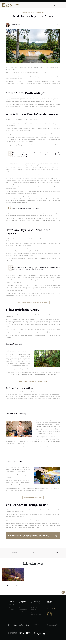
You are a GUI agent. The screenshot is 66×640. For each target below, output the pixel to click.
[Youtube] (54, 608)
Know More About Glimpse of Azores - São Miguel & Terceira (33, 302)
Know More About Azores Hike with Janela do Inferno (33, 381)
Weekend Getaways (23, 609)
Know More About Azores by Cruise (33, 497)
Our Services (11, 609)
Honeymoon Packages (35, 612)
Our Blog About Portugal (30, 12)
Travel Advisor (50, 606)
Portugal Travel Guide (39, 12)
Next (57, 552)
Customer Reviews (28, 625)
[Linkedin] (48, 608)
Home (23, 12)
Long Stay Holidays (22, 611)
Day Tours (21, 606)
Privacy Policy (9, 625)
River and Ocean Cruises (36, 614)
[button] (54, 5)
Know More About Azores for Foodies (33, 454)
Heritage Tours (34, 611)
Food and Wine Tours (35, 606)
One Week (21, 607)
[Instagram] (52, 608)
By (55, 625)
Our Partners (11, 607)
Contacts (11, 611)
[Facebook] (50, 608)
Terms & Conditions (21, 625)
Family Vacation (34, 607)
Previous (14, 552)
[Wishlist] (59, 5)
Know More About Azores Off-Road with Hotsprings (33, 406)
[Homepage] (8, 5)
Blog (33, 552)
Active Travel (33, 609)
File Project (15, 625)
